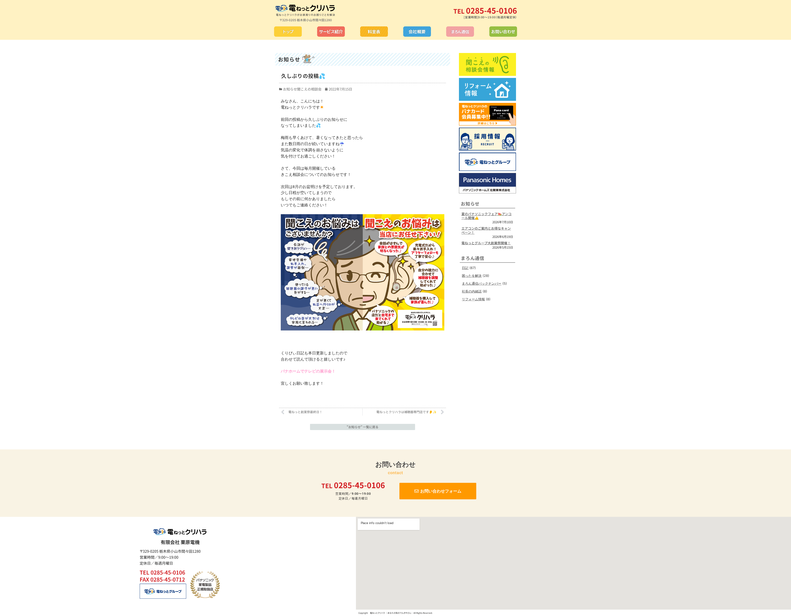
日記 (465, 268)
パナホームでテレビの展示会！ (308, 371)
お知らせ (290, 89)
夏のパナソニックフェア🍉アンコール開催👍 (486, 215)
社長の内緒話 (472, 291)
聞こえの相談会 (309, 89)
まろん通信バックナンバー (481, 283)
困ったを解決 (472, 276)
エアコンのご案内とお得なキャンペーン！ (486, 230)
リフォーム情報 (473, 299)
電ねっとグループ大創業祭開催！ (486, 242)
